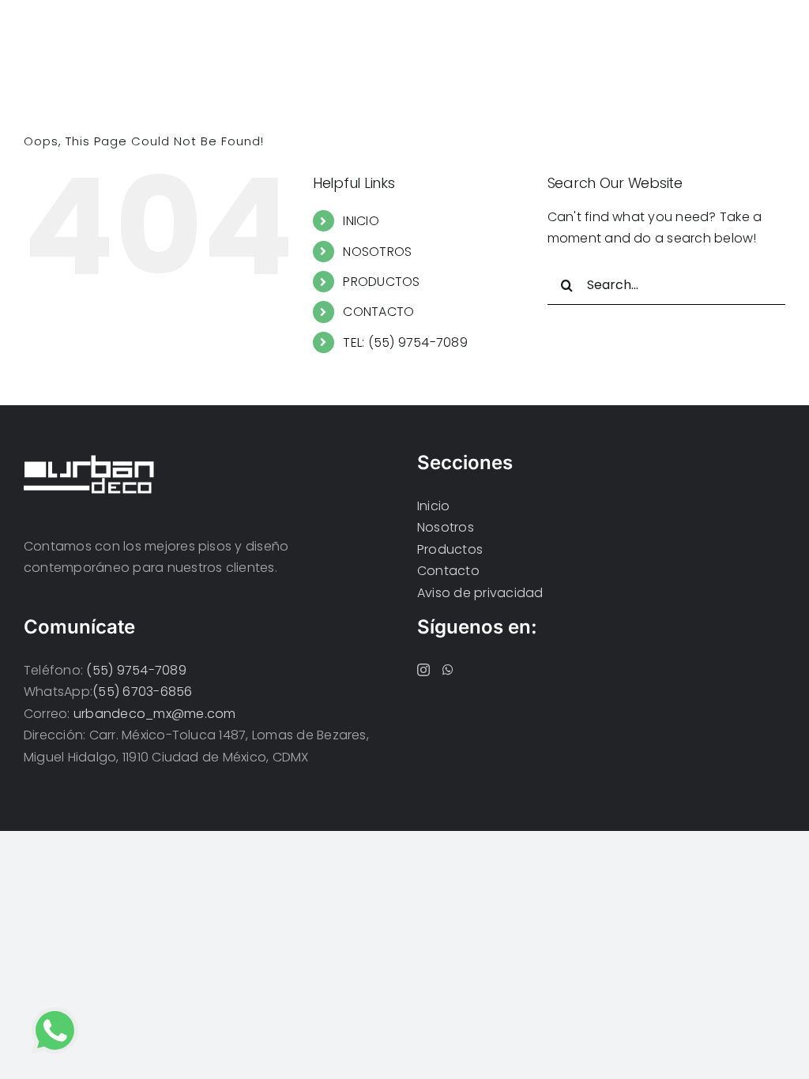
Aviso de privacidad (480, 593)
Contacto (448, 571)
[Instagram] (423, 670)
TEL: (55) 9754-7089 (405, 342)
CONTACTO (378, 312)
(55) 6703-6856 (142, 691)
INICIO (360, 221)
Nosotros (445, 527)
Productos (450, 549)
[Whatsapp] (447, 670)
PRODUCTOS (381, 282)
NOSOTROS (377, 251)
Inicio (433, 506)
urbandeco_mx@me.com (154, 714)
